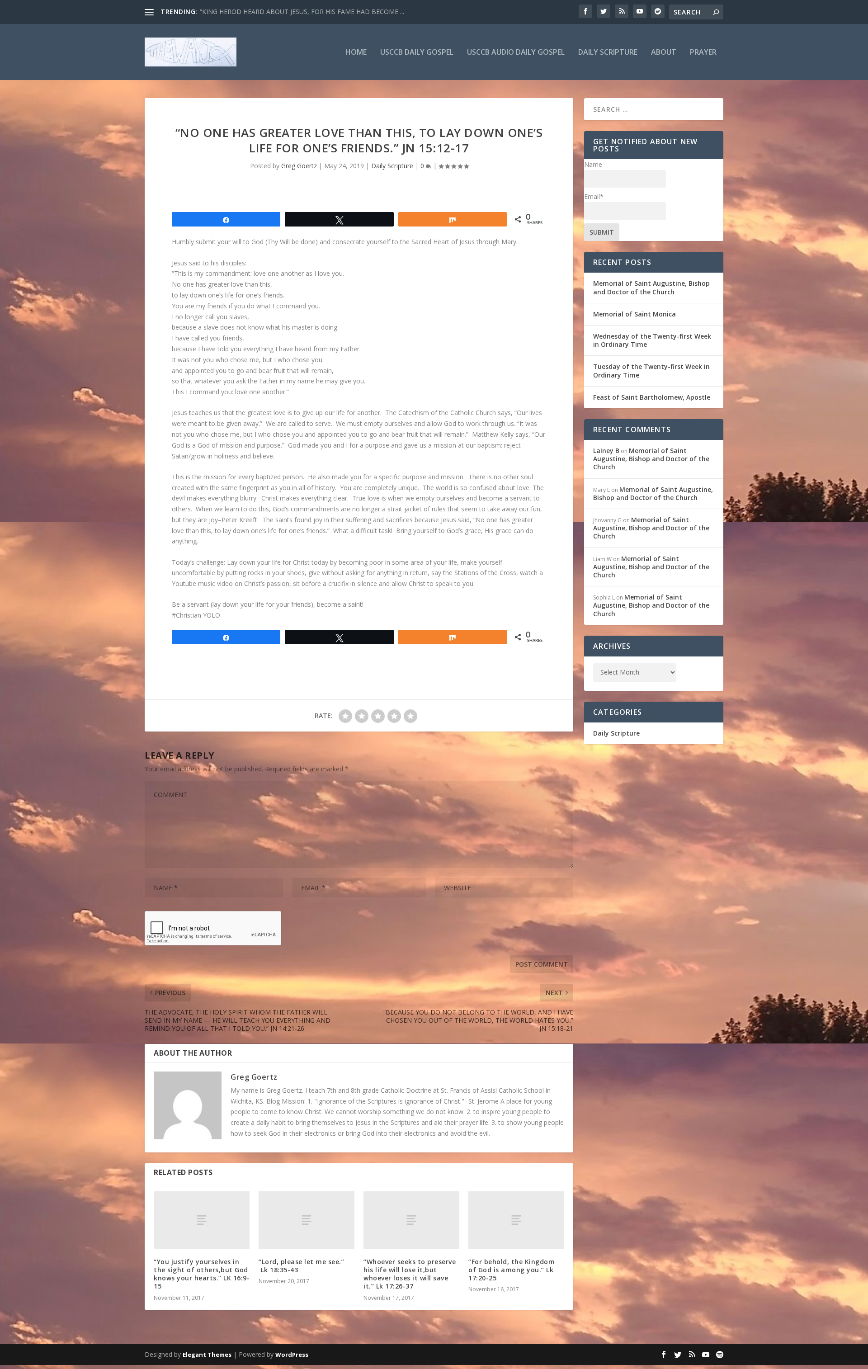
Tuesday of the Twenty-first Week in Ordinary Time (651, 370)
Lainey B (606, 450)
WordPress (291, 1354)
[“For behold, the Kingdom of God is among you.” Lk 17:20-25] (516, 1220)
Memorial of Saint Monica (634, 314)
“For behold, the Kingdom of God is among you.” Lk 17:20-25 (511, 1269)
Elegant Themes (207, 1354)
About (663, 52)
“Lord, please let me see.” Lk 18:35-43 (301, 1265)
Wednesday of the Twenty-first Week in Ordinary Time (652, 340)
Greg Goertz (299, 165)
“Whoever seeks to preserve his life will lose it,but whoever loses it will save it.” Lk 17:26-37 (409, 1274)
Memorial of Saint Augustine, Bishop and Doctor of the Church (651, 287)
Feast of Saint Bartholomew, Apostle (651, 397)
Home (356, 52)
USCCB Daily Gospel (416, 52)
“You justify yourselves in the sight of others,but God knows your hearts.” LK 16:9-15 (202, 1274)
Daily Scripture (607, 52)
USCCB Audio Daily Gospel (516, 52)
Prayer (703, 52)
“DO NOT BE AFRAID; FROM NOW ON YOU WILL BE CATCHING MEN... (304, 11)
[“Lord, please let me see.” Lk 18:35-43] (306, 1220)
